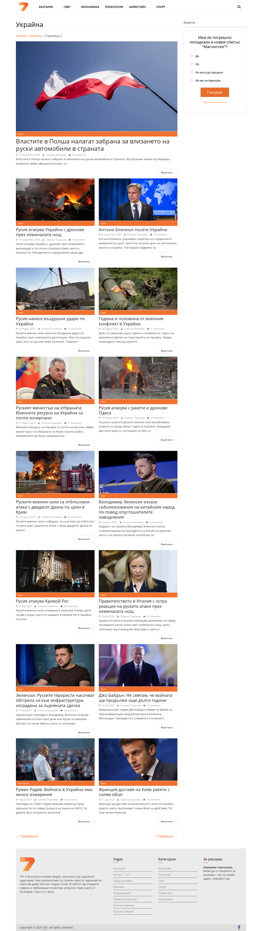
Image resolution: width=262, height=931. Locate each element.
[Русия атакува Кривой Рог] (55, 552)
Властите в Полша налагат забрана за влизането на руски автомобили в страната (93, 144)
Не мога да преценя (209, 72)
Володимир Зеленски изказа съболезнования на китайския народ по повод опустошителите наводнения (137, 509)
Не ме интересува (207, 80)
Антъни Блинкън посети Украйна (133, 229)
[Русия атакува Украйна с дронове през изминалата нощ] (55, 181)
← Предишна (27, 836)
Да (197, 56)
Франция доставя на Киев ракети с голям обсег (134, 791)
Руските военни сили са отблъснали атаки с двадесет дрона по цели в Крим (53, 507)
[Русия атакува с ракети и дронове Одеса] (138, 359)
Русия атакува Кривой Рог (42, 601)
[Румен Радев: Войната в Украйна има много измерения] (55, 741)
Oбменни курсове (125, 899)
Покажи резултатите (215, 102)
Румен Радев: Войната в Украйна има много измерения (54, 791)
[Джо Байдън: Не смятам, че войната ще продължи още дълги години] (138, 646)
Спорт (162, 887)
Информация (122, 893)
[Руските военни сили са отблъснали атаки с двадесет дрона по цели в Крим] (55, 453)
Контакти (119, 868)
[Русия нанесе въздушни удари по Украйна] (55, 270)
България (23, 783)
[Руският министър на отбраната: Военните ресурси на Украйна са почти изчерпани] (55, 359)
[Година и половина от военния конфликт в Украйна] (138, 270)
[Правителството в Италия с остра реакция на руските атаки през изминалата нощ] (138, 552)
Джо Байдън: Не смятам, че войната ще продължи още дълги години (135, 697)
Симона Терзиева (56, 155)
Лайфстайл (165, 893)
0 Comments (79, 155)
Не (197, 64)
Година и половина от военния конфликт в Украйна (131, 321)
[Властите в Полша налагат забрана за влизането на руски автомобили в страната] (96, 44)
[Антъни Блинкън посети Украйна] (138, 181)
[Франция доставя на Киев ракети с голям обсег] (138, 741)
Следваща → (166, 836)
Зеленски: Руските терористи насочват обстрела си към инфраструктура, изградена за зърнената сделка (55, 700)
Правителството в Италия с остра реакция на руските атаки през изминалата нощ (133, 606)
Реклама (118, 887)
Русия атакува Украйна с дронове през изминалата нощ (50, 232)
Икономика (165, 899)
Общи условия (123, 881)
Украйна (36, 36)
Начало (21, 36)
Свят (20, 134)
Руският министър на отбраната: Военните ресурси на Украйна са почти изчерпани (49, 413)
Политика (164, 874)
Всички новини (123, 905)
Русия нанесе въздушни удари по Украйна (50, 321)
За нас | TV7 (121, 874)
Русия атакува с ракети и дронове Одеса (133, 410)
